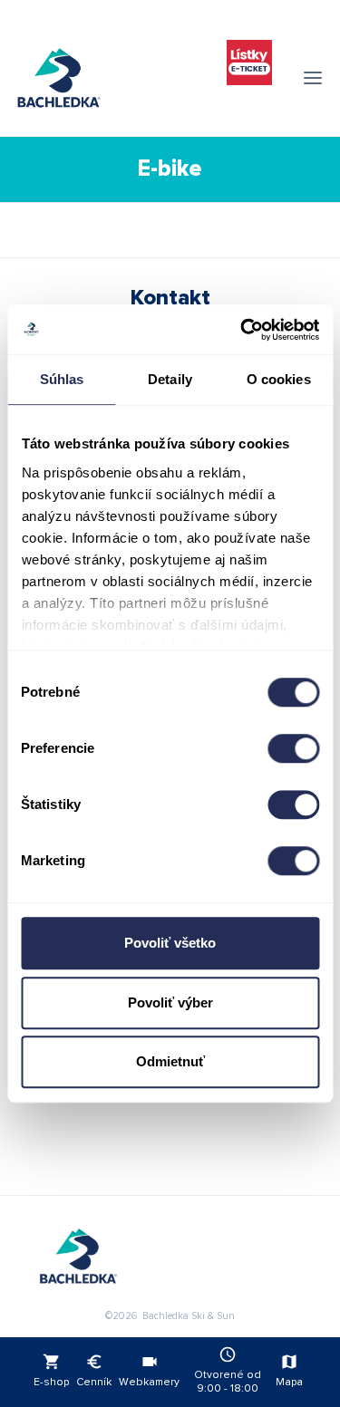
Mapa (289, 1370)
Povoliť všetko (170, 942)
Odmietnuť (170, 1061)
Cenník (94, 1370)
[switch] (293, 748)
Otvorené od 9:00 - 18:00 (227, 1369)
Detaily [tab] (170, 379)
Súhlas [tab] (62, 379)
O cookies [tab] (279, 379)
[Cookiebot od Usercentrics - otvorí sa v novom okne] (242, 330)
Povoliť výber (170, 1002)
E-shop (51, 1370)
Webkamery (149, 1370)
